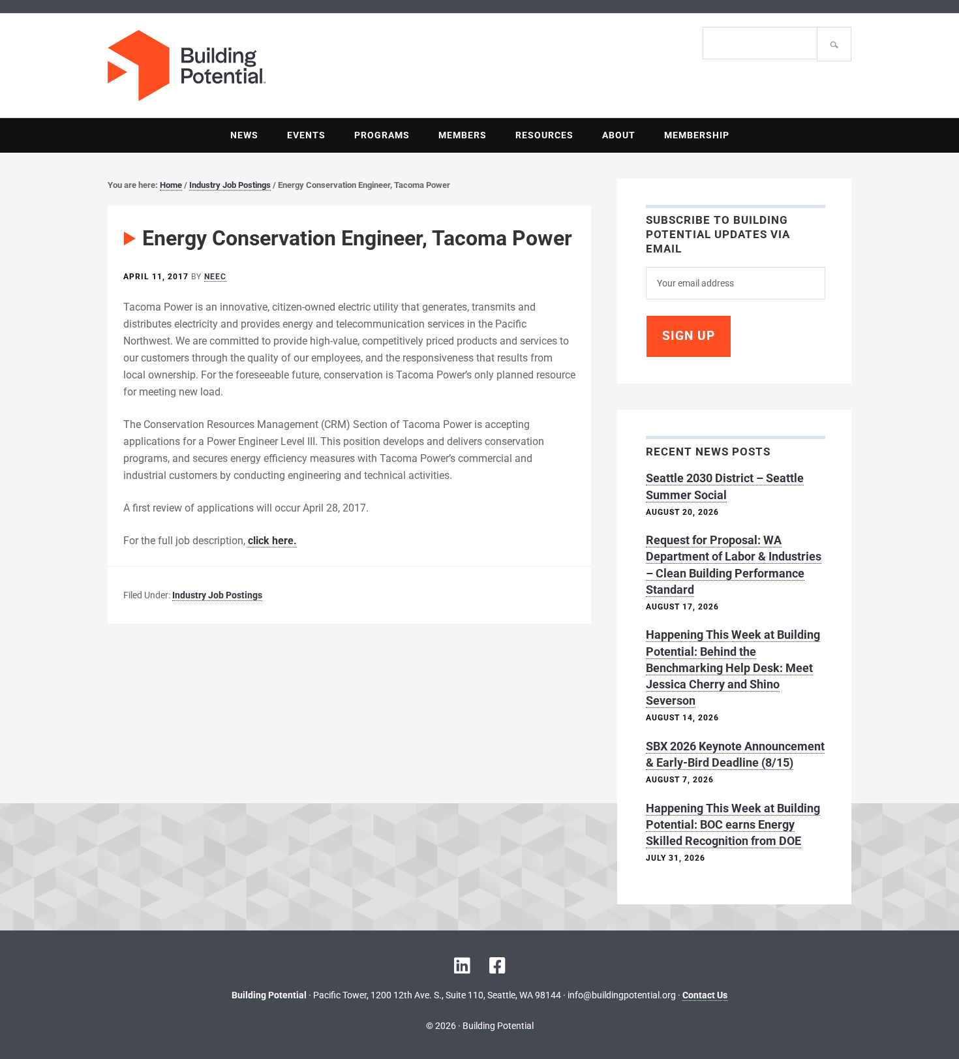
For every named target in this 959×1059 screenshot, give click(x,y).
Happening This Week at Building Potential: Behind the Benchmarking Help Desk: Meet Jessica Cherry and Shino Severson (733, 667)
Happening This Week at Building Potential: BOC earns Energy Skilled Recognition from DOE (733, 824)
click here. (272, 540)
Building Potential (294, 65)
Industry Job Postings (217, 595)
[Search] (834, 44)
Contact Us (704, 995)
